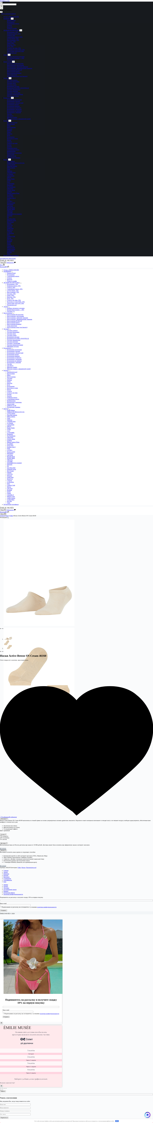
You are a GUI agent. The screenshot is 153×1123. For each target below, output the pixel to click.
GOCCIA (10, 474)
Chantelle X (10, 495)
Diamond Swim (11, 469)
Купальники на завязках (14, 361)
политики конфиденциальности (46, 907)
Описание (3, 818)
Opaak (9, 493)
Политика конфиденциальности (13, 894)
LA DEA (9, 450)
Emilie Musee (11, 410)
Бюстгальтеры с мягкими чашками (17, 318)
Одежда (9, 278)
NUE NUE (10, 445)
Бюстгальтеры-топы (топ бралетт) (17, 327)
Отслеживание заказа (10, 889)
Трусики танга (11, 333)
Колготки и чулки (12, 388)
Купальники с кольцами (14, 359)
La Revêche (10, 482)
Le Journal (10, 423)
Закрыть (3, 1091)
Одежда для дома (14, 300)
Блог (5, 881)
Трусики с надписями (13, 343)
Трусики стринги (12, 330)
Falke (8, 503)
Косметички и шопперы (14, 402)
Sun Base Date (11, 468)
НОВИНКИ (7, 271)
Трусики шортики (12, 341)
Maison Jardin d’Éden (13, 442)
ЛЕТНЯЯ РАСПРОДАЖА (8, 258)
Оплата (3, 850)
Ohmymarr (10, 437)
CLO (8, 431)
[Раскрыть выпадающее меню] (13, 313)
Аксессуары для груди (15, 303)
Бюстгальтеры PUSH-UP (14, 321)
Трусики (11, 294)
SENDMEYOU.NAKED (14, 463)
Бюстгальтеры (13, 292)
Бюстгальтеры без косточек (15, 314)
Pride (8, 448)
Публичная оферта (9, 892)
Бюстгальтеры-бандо (13, 322)
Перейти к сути (4, 1)
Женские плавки (12, 367)
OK (117, 1121)
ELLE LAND (11, 452)
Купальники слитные (13, 351)
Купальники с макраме (14, 362)
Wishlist (6, 885)
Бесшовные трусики (13, 337)
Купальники (11, 274)
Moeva (9, 487)
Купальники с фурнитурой (15, 353)
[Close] (1, 1023)
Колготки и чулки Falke (16, 302)
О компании (7, 878)
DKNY (9, 426)
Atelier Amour (11, 498)
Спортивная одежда (13, 276)
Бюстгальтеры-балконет (14, 324)
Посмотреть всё (12, 305)
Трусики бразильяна (13, 332)
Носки (9, 389)
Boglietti (9, 490)
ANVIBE (10, 461)
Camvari (9, 480)
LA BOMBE (10, 432)
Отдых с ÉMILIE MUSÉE (11, 270)
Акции (6, 306)
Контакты (6, 877)
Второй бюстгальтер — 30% (15, 310)
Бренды (6, 408)
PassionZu (10, 434)
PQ (8, 466)
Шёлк (9, 375)
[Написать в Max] (147, 1115)
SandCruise (10, 477)
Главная (6, 870)
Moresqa (9, 475)
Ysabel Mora (10, 499)
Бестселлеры (11, 373)
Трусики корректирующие (15, 345)
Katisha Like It (11, 447)
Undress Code (11, 485)
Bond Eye (10, 479)
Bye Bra (9, 501)
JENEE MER (11, 458)
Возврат (6, 891)
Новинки (6, 874)
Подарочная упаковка (13, 407)
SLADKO (10, 444)
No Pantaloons (11, 436)
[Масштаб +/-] (0, 1088)
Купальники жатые (13, 354)
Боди (10, 298)
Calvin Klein (10, 424)
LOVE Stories (13, 290)
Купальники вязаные (13, 356)
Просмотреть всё (12, 372)
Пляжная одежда (14, 286)
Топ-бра (9, 364)
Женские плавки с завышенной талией (19, 369)
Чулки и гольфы (12, 281)
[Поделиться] (4, 1088)
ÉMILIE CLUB (11, 405)
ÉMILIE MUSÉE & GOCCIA (15, 412)
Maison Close (11, 496)
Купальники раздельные (14, 349)
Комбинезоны (11, 400)
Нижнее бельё (11, 273)
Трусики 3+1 (11, 311)
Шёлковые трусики (13, 346)
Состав (3, 834)
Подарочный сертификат (11, 504)
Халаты (9, 396)
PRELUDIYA (11, 416)
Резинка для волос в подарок (16, 308)
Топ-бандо (10, 365)
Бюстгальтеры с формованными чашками (19, 319)
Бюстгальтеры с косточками (15, 316)
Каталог (6, 370)
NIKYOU (10, 460)
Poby (8, 483)
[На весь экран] (2, 1088)
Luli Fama (10, 455)
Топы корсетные (12, 325)
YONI (9, 429)
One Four (9, 488)
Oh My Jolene (11, 439)
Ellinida (9, 472)
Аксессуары (10, 404)
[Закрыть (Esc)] (6, 1088)
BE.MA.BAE (11, 456)
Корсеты (9, 279)
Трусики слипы (11, 335)
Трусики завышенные (13, 340)
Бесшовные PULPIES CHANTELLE (18, 338)
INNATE (9, 464)
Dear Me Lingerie (12, 415)
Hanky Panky (11, 428)
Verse (8, 418)
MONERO (10, 453)
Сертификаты (8, 880)
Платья (9, 394)
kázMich (9, 440)
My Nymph (10, 471)
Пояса (10, 295)
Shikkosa (9, 420)
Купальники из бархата (14, 357)
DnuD (9, 491)
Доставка (3, 843)
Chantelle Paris (11, 421)
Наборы (9, 380)
